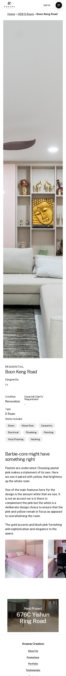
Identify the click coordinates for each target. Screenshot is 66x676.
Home (11, 14)
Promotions (33, 657)
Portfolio (33, 664)
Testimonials (33, 670)
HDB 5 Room (26, 14)
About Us (33, 651)
